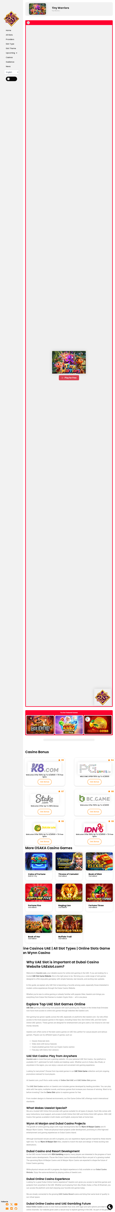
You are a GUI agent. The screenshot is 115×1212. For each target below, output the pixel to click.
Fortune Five (34, 905)
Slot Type (10, 44)
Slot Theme (11, 48)
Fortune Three (96, 905)
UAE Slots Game (80, 1071)
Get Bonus (44, 782)
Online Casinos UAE (34, 948)
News (8, 66)
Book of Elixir (95, 874)
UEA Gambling (57, 1154)
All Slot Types (64, 948)
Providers (10, 39)
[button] (69, 362)
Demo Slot (51, 1092)
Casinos (9, 57)
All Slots (9, 35)
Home (8, 30)
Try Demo (40, 725)
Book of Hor (34, 936)
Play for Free (71, 378)
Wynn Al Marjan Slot (49, 1142)
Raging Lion (64, 905)
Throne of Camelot (68, 874)
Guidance (10, 62)
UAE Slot (29, 1008)
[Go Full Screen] (28, 22)
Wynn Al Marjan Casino (91, 1127)
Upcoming (10, 53)
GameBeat (62, 876)
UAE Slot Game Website (41, 976)
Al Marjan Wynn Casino (30, 952)
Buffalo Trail (65, 936)
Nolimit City (32, 876)
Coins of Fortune (36, 874)
